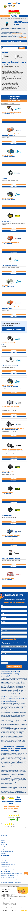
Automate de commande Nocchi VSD (7, 877)
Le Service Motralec (4, 860)
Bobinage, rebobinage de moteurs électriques (9, 869)
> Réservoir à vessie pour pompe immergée (10, 83)
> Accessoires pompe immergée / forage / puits (10, 66)
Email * (2, 613)
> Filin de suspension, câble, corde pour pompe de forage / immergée (12, 76)
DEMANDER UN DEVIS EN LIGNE (14, 41)
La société (3, 837)
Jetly (18, 56)
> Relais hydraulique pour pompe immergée (9, 89)
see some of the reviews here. (14, 817)
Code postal (4, 630)
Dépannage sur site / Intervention (7, 846)
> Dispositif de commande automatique (9, 87)
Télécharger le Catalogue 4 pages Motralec (8, 858)
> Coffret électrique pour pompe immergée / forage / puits (12, 73)
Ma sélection (10, 1)
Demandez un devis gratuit (14, 329)
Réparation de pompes (5, 866)
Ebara (18, 55)
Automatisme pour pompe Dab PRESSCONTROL (10, 880)
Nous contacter (3, 853)
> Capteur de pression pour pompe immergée (10, 71)
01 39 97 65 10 (14, 16)
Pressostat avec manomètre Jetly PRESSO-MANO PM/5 (11, 873)
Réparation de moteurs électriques (7, 868)
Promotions (3, 840)
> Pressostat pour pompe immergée (8, 79)
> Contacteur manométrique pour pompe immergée (11, 74)
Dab (4, 55)
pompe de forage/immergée (16, 33)
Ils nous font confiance (5, 838)
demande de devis (23, 15)
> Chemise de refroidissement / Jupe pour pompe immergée (12, 72)
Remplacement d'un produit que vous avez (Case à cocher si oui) (14, 642)
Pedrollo (5, 58)
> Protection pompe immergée (7, 80)
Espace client (5, 1)
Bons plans (13, 13)
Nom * (2, 605)
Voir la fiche (13, 120)
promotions (13, 10)
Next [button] (25, 827)
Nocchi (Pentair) (20, 57)
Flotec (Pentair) (6, 56)
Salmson (18, 58)
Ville (2, 634)
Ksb (4, 57)
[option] (14, 828)
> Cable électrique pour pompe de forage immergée (11, 70)
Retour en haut (25, 874)
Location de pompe (4, 862)
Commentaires (4, 653)
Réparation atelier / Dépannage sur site (8, 864)
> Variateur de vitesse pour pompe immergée (10, 84)
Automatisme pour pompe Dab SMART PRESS (9, 875)
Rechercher (21, 47)
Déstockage (3, 842)
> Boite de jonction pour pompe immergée (9, 68)
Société (2, 1)
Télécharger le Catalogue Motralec (7, 857)
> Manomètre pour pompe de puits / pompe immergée (11, 78)
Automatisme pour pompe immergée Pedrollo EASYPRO (11, 882)
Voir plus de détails (22, 37)
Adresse (3, 626)
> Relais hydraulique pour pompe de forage (9, 88)
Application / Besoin (6, 650)
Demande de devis (13, 122)
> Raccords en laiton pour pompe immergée (9, 82)
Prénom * (3, 609)
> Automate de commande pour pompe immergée (10, 86)
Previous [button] (1, 824)
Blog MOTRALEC (4, 844)
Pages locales (3, 849)
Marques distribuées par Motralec (7, 851)
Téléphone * (4, 617)
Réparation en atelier (4, 847)
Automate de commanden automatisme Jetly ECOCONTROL (12, 879)
